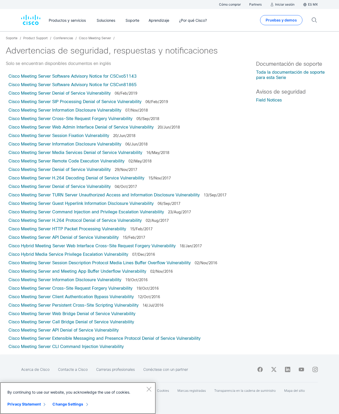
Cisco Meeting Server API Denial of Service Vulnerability (63, 237)
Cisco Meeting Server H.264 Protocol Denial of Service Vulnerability (75, 220)
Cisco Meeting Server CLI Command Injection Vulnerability (66, 346)
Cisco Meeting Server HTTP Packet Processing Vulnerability (67, 229)
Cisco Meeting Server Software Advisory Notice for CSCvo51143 (72, 76)
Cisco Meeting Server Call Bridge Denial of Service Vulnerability (71, 322)
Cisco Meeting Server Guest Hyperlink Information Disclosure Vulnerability (81, 203)
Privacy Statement (24, 404)
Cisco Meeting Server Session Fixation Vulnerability (58, 135)
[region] (78, 398)
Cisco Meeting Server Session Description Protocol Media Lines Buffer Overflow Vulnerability (99, 263)
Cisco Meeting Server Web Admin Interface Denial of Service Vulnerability (81, 127)
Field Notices (269, 100)
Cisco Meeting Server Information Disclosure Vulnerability (64, 110)
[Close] (148, 389)
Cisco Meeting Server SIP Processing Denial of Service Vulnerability (74, 101)
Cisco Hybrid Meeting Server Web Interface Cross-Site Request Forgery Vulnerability (92, 246)
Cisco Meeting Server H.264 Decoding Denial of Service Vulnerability (76, 178)
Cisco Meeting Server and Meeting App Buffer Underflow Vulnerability (77, 271)
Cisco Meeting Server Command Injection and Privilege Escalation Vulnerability (86, 212)
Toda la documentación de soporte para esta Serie (290, 75)
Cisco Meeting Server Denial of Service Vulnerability (59, 93)
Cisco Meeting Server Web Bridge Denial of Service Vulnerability (71, 313)
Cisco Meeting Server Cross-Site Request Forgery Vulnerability (70, 118)
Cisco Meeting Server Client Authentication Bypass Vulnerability (71, 296)
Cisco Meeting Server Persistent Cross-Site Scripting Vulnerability (73, 305)
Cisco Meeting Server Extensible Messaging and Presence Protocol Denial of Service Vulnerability (104, 338)
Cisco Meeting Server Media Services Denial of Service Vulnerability (75, 152)
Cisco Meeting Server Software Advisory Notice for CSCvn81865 (72, 84)
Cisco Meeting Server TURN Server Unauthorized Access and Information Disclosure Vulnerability (104, 195)
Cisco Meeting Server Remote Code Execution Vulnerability (66, 161)
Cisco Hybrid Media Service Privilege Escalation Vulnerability (68, 254)
